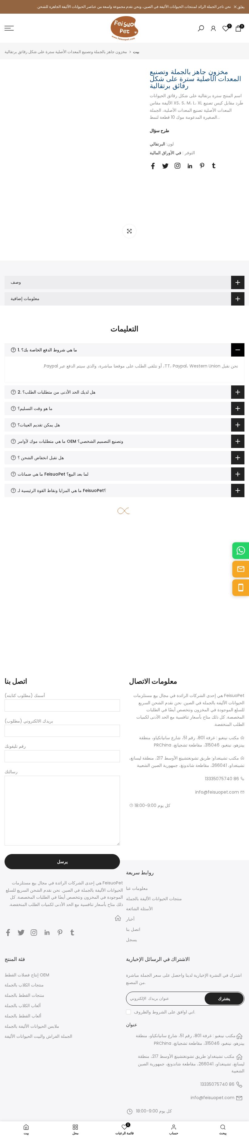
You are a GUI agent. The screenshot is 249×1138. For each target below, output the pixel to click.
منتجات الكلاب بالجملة (24, 985)
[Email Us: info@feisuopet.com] (240, 569)
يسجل (131, 940)
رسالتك (11, 772)
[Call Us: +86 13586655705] (240, 587)
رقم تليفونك (15, 746)
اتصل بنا (133, 929)
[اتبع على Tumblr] (214, 165)
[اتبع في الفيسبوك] (153, 166)
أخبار (130, 919)
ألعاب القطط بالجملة (23, 1016)
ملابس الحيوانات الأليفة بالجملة (32, 1026)
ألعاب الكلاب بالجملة (23, 1006)
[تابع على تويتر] (165, 166)
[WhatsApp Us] (240, 550)
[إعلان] (124, 7)
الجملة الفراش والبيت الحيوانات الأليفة (38, 1036)
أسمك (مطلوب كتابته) (25, 695)
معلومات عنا (137, 888)
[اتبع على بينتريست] (202, 166)
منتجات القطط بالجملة (24, 995)
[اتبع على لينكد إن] (189, 166)
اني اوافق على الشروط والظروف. (164, 1012)
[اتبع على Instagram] (177, 166)
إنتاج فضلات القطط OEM (27, 975)
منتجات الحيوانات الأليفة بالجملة (154, 899)
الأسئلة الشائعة (139, 909)
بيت (136, 52)
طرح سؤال (159, 131)
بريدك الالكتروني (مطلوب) (29, 721)
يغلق (11, 7)
